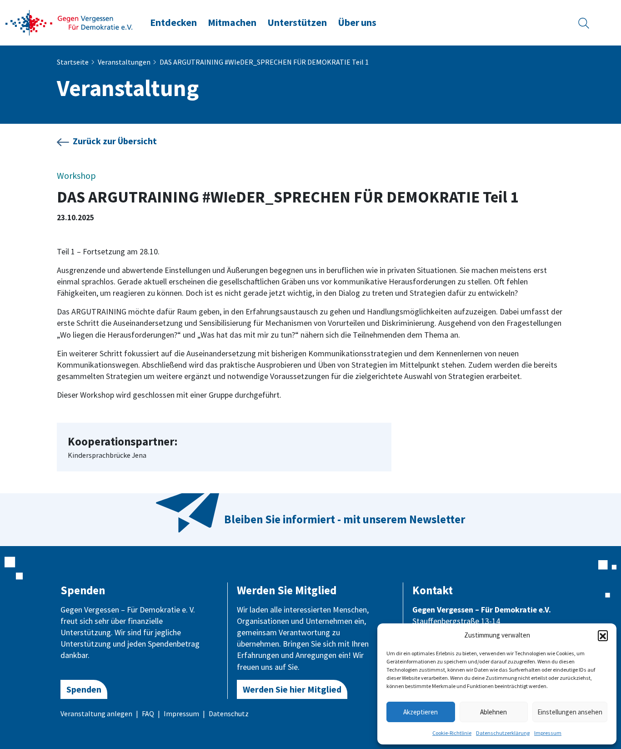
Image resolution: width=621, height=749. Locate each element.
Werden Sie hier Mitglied (292, 689)
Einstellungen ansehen (569, 712)
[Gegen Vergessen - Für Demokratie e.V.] (69, 21)
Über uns (357, 22)
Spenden (83, 689)
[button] (602, 635)
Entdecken (173, 22)
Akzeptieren (420, 712)
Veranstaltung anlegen (96, 713)
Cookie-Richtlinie (451, 732)
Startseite (73, 61)
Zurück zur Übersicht (115, 141)
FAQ (148, 713)
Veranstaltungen (124, 61)
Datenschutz (229, 713)
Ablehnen (493, 712)
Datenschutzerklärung (503, 732)
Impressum (547, 732)
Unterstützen (297, 22)
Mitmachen (232, 22)
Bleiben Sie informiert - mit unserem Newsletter (344, 519)
